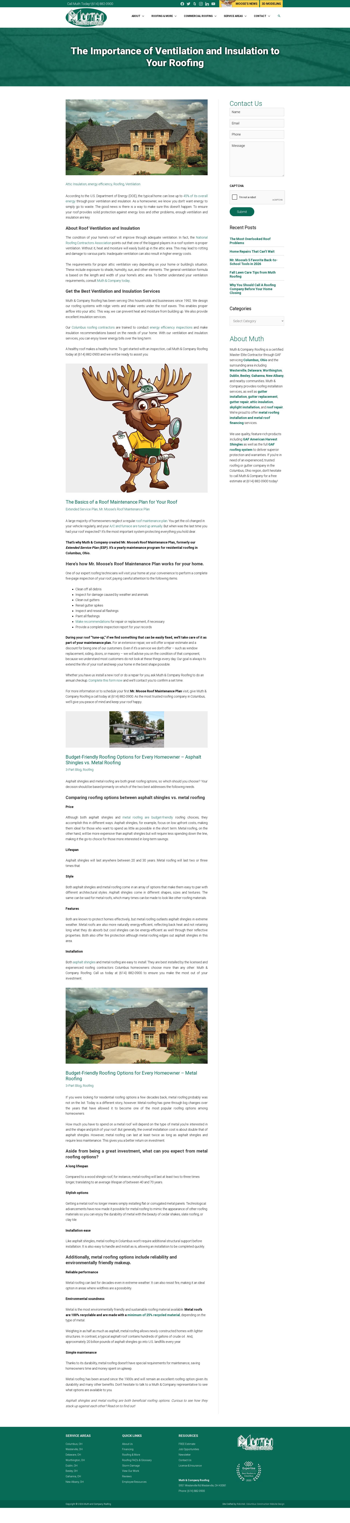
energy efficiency (100, 184)
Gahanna (258, 376)
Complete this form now (105, 680)
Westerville (238, 370)
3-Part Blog (73, 770)
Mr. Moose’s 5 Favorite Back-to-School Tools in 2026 (253, 262)
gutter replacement (262, 397)
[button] (279, 16)
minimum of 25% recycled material (153, 1315)
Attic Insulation (76, 184)
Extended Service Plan (82, 509)
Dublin (234, 376)
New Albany (274, 376)
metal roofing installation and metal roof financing (254, 418)
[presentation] (257, 197)
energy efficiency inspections (171, 327)
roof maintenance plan (151, 521)
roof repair (275, 407)
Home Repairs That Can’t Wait (252, 251)
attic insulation (261, 402)
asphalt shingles (84, 962)
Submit (242, 212)
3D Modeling (271, 3)
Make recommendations (92, 621)
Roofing (118, 184)
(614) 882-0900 (102, 4)
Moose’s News (246, 3)
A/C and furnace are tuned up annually (136, 526)
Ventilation (132, 184)
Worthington (272, 370)
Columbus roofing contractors (93, 327)
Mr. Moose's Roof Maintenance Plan (124, 509)
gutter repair (239, 402)
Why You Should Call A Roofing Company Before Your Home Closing (253, 289)
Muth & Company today (113, 280)
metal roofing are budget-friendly (147, 817)
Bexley (245, 376)
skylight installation (245, 407)
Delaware (255, 370)
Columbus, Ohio (255, 360)
